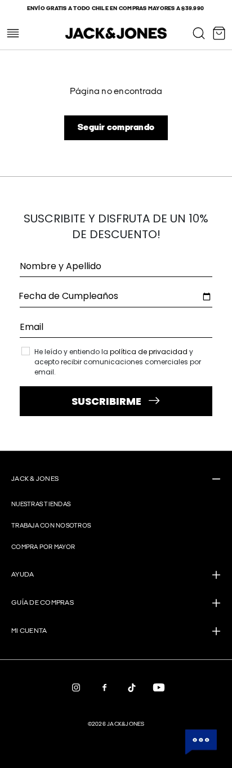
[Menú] (13, 33)
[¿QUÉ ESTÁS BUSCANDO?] (198, 33)
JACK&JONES (126, 724)
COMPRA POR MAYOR (43, 547)
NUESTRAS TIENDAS (40, 504)
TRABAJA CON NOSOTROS (51, 525)
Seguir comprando (116, 127)
